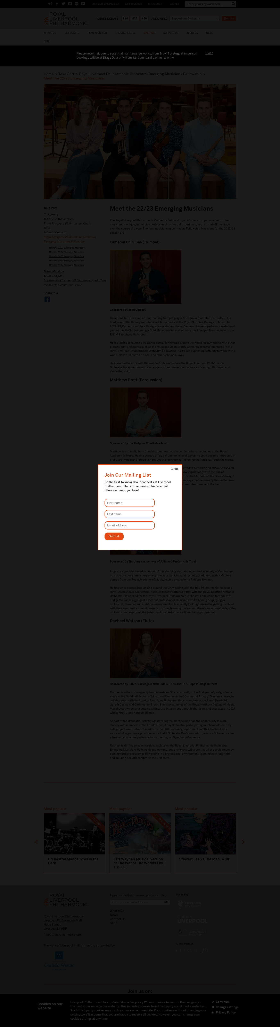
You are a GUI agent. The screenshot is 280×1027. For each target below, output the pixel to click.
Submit (114, 536)
